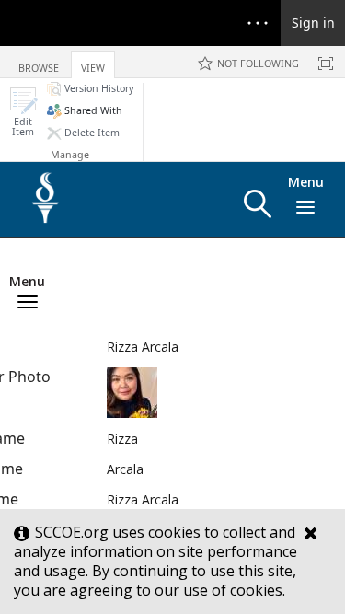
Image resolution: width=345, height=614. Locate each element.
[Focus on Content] (325, 63)
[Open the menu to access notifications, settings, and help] (258, 23)
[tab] (38, 61)
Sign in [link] (313, 22)
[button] (23, 112)
